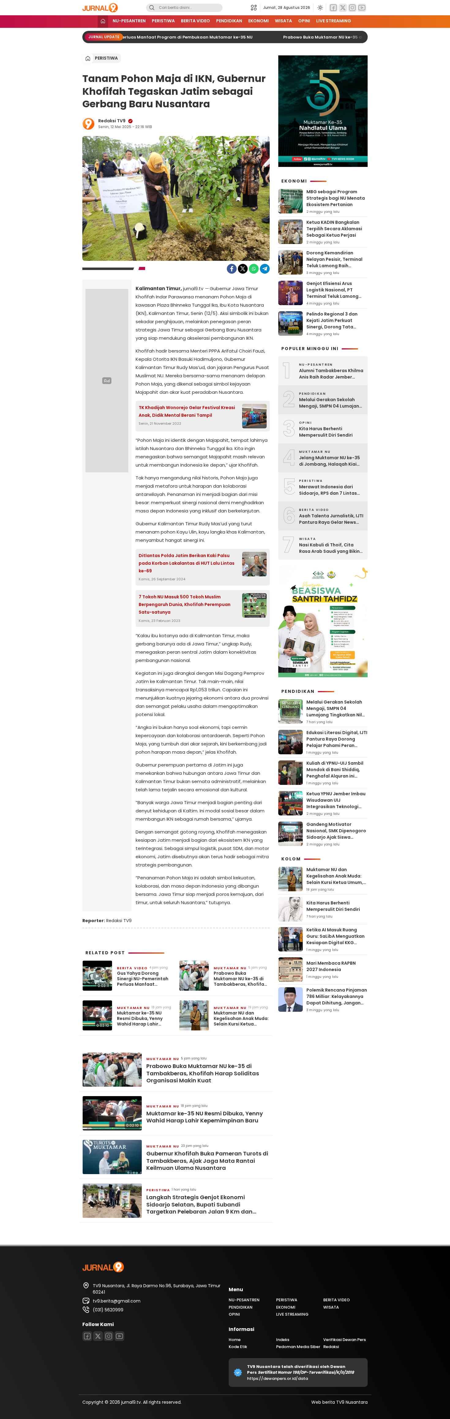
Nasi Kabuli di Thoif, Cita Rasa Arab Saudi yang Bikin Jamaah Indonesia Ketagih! (330, 548)
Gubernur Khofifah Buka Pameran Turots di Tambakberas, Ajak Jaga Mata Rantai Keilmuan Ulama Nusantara (207, 1160)
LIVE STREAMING (333, 21)
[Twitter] (343, 8)
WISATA (283, 21)
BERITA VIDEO (195, 21)
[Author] (88, 124)
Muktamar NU (230, 968)
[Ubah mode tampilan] (320, 7)
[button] (255, 7)
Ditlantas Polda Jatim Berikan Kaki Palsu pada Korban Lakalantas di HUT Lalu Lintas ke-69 (186, 563)
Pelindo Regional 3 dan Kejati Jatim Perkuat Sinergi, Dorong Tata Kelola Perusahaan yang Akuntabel (333, 327)
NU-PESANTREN (129, 21)
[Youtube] (362, 8)
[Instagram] (352, 8)
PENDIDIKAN (229, 21)
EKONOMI (258, 21)
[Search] (151, 8)
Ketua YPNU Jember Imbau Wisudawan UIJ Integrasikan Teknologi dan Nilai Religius (336, 803)
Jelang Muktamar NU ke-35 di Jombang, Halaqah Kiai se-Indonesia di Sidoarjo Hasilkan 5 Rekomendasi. (329, 461)
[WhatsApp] (254, 269)
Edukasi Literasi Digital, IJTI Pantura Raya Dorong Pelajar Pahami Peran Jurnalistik (336, 742)
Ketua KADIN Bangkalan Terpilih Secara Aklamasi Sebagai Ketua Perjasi (334, 228)
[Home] (103, 21)
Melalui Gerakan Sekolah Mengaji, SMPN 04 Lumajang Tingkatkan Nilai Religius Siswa (330, 403)
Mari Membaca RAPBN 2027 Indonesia (331, 966)
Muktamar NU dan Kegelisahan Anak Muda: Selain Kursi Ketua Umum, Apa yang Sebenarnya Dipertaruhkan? (241, 1018)
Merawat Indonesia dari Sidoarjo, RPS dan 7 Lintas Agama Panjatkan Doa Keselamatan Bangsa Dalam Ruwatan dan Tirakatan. (331, 490)
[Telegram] (265, 269)
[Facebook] (333, 8)
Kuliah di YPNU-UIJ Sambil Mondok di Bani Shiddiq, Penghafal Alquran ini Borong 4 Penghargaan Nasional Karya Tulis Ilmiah (336, 776)
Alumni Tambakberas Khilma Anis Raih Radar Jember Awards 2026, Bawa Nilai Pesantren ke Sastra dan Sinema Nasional (331, 374)
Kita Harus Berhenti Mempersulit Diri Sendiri (326, 432)
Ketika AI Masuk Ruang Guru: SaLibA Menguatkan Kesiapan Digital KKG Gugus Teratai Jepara (335, 939)
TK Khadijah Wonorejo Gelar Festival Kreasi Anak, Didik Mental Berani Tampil (187, 411)
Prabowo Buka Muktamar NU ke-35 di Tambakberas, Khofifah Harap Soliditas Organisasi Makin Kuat (240, 978)
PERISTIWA (163, 21)
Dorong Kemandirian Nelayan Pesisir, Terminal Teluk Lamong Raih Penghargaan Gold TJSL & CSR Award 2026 (335, 266)
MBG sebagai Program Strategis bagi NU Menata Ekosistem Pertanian (335, 198)
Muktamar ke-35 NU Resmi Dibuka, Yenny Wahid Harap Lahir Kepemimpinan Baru (140, 1018)
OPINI (304, 21)
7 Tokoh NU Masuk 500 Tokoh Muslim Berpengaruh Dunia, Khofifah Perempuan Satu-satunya (185, 604)
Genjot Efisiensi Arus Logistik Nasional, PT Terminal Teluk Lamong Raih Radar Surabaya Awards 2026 (332, 296)
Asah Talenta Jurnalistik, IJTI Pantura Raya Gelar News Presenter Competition (331, 519)
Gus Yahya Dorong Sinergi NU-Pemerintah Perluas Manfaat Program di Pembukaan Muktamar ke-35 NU (131, 37)
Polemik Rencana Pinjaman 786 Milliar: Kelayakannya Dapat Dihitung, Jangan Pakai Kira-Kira (336, 999)
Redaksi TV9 (112, 121)
